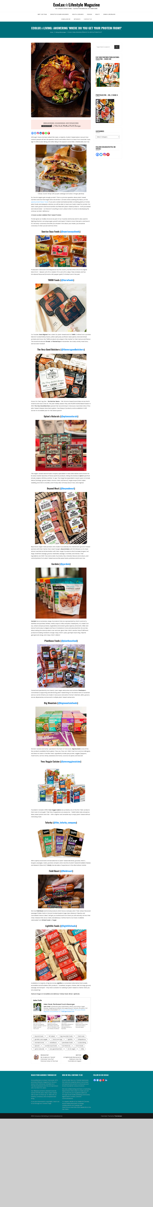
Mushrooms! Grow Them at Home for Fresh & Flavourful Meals (82, 1026)
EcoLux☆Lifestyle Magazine (76, 5)
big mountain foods (66, 1036)
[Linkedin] (40, 133)
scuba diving (82, 1042)
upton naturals (39, 1049)
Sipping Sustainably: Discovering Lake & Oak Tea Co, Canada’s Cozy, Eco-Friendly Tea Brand (53, 1026)
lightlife (70, 1039)
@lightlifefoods (68, 925)
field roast (81, 1036)
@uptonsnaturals (69, 416)
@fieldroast (66, 871)
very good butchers (56, 1049)
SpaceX (37, 1046)
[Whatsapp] (46, 133)
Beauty (97, 14)
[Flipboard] (48, 133)
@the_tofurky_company (65, 822)
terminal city (66, 1046)
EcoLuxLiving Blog (60, 123)
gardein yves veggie (41, 1039)
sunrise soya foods (51, 1046)
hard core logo (57, 1039)
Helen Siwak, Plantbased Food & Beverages (67, 126)
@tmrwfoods (67, 280)
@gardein (65, 564)
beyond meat (39, 1036)
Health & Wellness (78, 14)
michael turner (39, 1042)
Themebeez (118, 1116)
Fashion (89, 14)
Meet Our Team (42, 14)
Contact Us (88, 19)
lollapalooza (82, 1039)
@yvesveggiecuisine (70, 761)
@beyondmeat (67, 488)
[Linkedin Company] (106, 1080)
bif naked (52, 1036)
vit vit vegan (71, 1049)
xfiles (82, 1049)
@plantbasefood (69, 640)
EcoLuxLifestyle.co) (55, 1011)
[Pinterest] (43, 133)
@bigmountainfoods (67, 703)
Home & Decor (65, 19)
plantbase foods (67, 1042)
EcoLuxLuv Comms (65, 1010)
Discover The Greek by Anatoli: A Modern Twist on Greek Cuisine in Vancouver (39, 1026)
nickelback (53, 1042)
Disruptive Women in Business (59, 14)
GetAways (77, 19)
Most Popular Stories (72, 123)
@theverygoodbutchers (72, 349)
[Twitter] (35, 133)
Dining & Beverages (109, 14)
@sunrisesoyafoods (70, 231)
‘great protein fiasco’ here (39, 202)
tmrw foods (79, 1046)
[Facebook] (32, 133)
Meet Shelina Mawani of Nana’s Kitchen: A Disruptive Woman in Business (67, 1026)
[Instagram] (38, 133)
